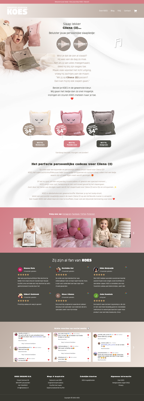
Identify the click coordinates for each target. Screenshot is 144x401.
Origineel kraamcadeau (55, 382)
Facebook (76, 214)
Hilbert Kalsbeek (31, 294)
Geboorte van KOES (55, 380)
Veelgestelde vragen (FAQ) (121, 382)
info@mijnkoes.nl (23, 388)
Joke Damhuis (106, 294)
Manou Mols (29, 268)
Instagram (67, 214)
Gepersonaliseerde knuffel (55, 388)
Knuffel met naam (56, 385)
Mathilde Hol (67, 268)
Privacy (121, 385)
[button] (135, 10)
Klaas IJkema (68, 294)
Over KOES (121, 380)
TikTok (83, 214)
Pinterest (91, 214)
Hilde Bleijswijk (107, 268)
